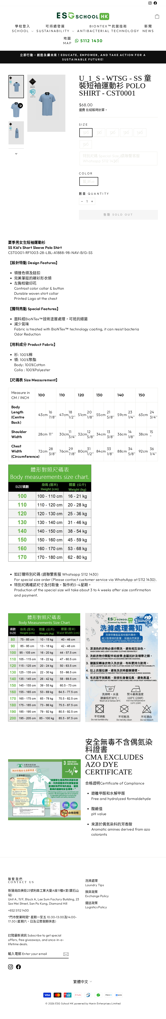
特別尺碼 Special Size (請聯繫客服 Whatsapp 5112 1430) (111, 158)
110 (99, 132)
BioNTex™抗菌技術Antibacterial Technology (108, 28)
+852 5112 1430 (18, 910)
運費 (82, 110)
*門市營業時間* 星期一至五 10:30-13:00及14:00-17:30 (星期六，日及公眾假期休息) (42, 919)
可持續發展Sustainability (53, 28)
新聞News (148, 28)
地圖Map (67, 40)
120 (113, 132)
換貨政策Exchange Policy (97, 894)
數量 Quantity (94, 194)
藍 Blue (89, 181)
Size (83, 124)
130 (126, 132)
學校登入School (21, 28)
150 (86, 144)
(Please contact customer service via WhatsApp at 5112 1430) (103, 579)
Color (86, 173)
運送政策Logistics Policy (96, 905)
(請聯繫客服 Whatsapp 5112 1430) (70, 574)
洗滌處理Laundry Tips (94, 883)
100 (86, 132)
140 (140, 132)
